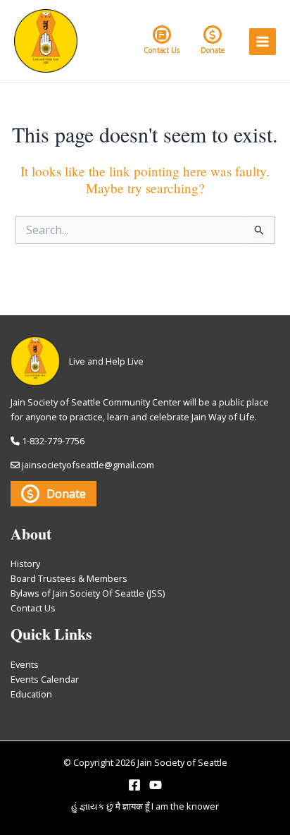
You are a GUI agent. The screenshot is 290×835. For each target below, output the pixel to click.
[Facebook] (134, 785)
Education (31, 694)
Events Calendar (45, 679)
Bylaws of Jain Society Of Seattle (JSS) (88, 593)
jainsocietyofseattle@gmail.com (88, 464)
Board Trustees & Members (69, 578)
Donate (213, 50)
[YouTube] (155, 785)
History (25, 563)
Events (25, 664)
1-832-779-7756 (53, 440)
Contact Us (161, 50)
